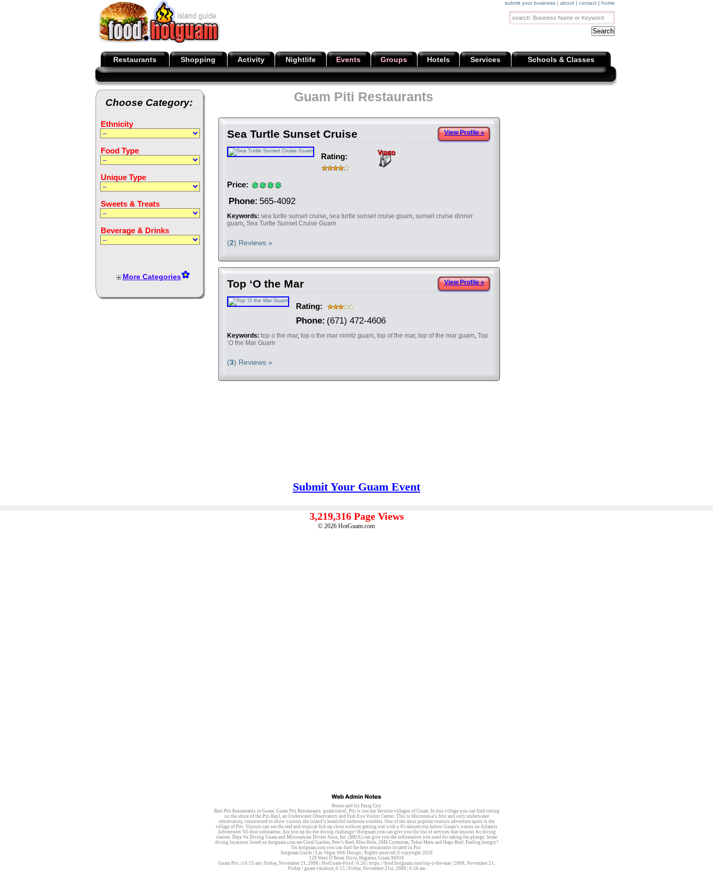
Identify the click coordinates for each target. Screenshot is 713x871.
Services (485, 59)
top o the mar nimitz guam (337, 335)
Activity (251, 59)
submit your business (530, 3)
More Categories (152, 276)
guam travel (335, 811)
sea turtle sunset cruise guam (370, 216)
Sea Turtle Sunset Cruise (292, 134)
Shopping (198, 59)
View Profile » (464, 132)
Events (348, 59)
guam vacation (319, 868)
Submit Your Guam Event (356, 486)
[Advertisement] (615, 164)
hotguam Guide (296, 852)
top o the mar (279, 335)
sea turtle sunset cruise (293, 216)
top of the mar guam (446, 335)
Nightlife (301, 59)
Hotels (438, 59)
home (608, 3)
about (567, 3)
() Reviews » (249, 242)
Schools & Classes (561, 59)
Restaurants (135, 59)
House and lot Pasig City (356, 805)
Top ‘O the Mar (265, 284)
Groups (394, 59)
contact (588, 3)
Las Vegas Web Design (338, 852)
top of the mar (396, 335)
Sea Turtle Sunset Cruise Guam (291, 223)
